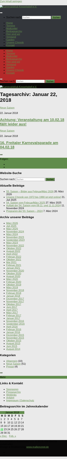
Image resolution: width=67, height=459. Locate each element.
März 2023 (12, 242)
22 (1, 429)
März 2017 (12, 312)
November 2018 (15, 290)
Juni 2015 (11, 346)
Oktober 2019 (13, 284)
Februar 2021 (13, 265)
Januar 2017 (13, 318)
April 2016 (12, 326)
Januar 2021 (13, 268)
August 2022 (13, 251)
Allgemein (11, 361)
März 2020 (12, 279)
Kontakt (10, 45)
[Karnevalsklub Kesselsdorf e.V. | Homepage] (18, 6)
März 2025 (12, 228)
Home (9, 23)
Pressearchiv (13, 392)
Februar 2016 (13, 329)
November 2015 (15, 338)
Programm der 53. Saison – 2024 (24, 211)
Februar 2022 (13, 256)
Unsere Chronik (15, 42)
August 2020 (13, 276)
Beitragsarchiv (14, 31)
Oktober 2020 (13, 273)
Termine (10, 25)
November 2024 (15, 231)
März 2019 (12, 287)
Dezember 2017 (15, 298)
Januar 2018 (13, 296)
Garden (10, 39)
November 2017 (15, 301)
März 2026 (12, 223)
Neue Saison (7, 107)
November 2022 (15, 245)
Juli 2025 (11, 226)
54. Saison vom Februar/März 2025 (25, 202)
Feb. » (12, 436)
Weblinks (11, 395)
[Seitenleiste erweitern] (1, 154)
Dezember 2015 (15, 335)
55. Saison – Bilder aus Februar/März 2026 (30, 191)
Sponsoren (12, 389)
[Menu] (1, 12)
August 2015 (13, 343)
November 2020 (15, 270)
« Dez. (3, 436)
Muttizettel (11, 28)
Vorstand (11, 37)
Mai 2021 (11, 262)
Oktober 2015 (13, 340)
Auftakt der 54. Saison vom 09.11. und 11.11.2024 (33, 205)
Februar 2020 (13, 282)
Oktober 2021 (13, 259)
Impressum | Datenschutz (20, 400)
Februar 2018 (13, 293)
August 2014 (13, 349)
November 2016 (15, 321)
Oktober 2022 (13, 248)
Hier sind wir (13, 34)
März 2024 (12, 234)
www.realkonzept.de (37, 447)
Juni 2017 (11, 307)
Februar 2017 (13, 315)
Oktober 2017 (13, 304)
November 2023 (15, 237)
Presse (10, 366)
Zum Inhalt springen (11, 1)
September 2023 (15, 240)
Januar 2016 (13, 332)
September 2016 (15, 324)
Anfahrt (10, 397)
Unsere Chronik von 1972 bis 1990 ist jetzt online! (33, 197)
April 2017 (12, 310)
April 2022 (12, 254)
